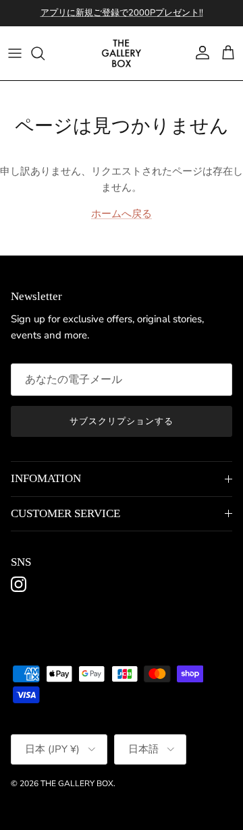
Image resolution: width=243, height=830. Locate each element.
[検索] (44, 53)
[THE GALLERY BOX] (121, 53)
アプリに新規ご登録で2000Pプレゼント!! (121, 13)
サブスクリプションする (121, 421)
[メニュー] (15, 53)
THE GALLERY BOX (76, 783)
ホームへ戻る (121, 213)
